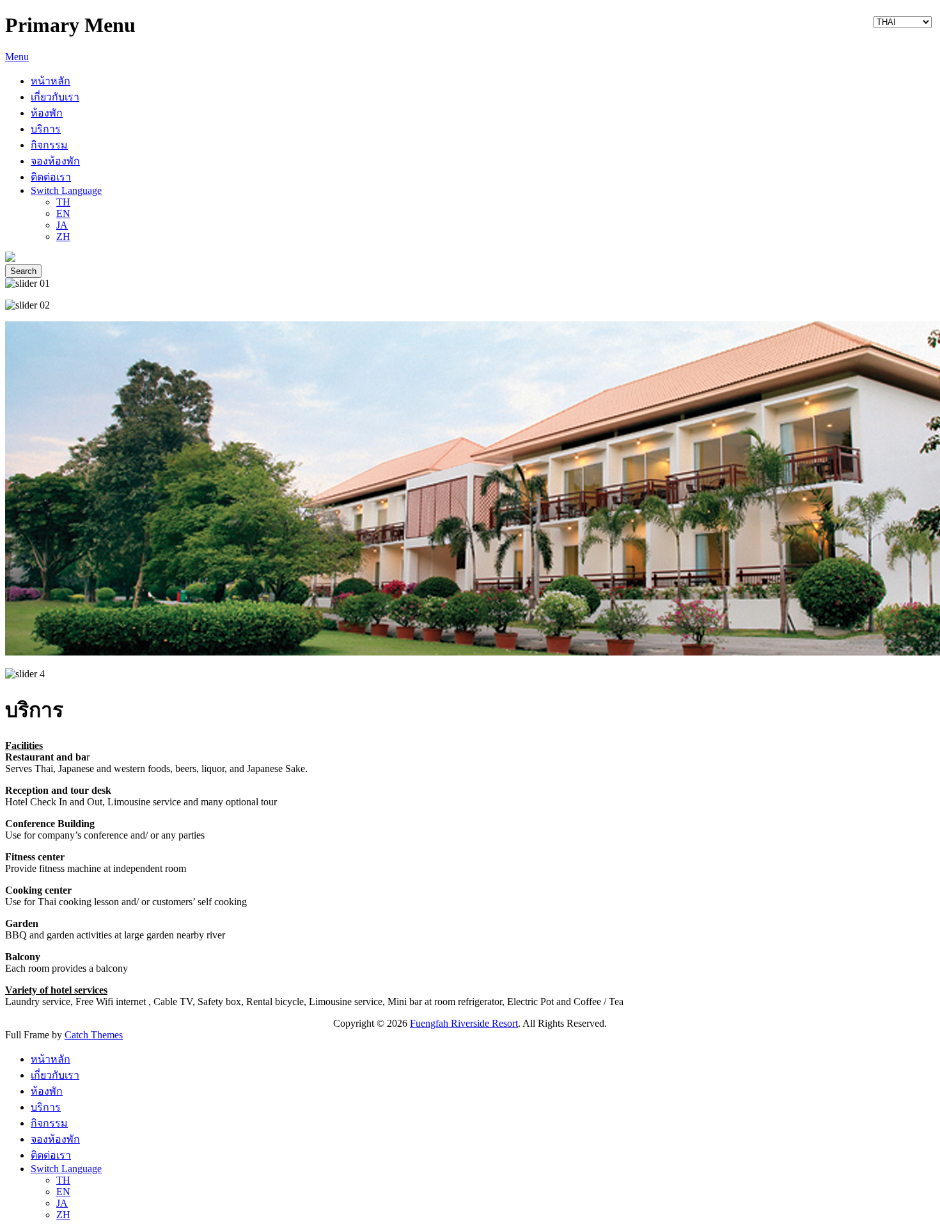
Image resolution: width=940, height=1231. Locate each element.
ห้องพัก (47, 113)
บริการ (46, 129)
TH (63, 202)
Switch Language (66, 190)
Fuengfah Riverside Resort (464, 1023)
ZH (63, 236)
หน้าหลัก (50, 81)
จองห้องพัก (55, 161)
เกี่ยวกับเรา (55, 97)
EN (63, 213)
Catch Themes (94, 1034)
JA (62, 225)
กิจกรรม (49, 145)
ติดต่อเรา (51, 177)
